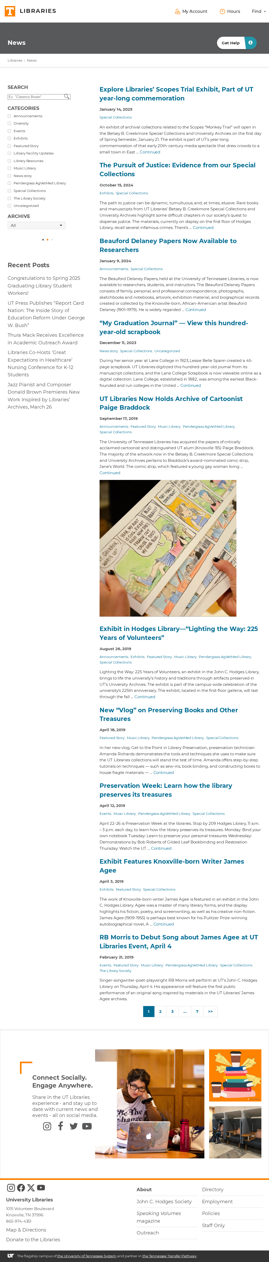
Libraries (15, 60)
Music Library (169, 426)
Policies (211, 1213)
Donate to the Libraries (33, 1240)
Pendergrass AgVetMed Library (209, 426)
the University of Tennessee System (86, 1256)
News (32, 60)
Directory (213, 1190)
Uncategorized (167, 351)
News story (109, 351)
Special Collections (116, 117)
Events (105, 813)
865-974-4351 (18, 1221)
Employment (217, 1202)
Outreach (148, 1233)
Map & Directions (26, 1230)
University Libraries (29, 1200)
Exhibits (106, 193)
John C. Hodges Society (164, 1202)
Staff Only (213, 1225)
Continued (150, 151)
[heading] (16, 43)
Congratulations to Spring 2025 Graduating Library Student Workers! (44, 285)
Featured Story (143, 426)
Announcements (114, 269)
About (144, 1190)
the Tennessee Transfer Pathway (169, 1256)
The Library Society (115, 971)
